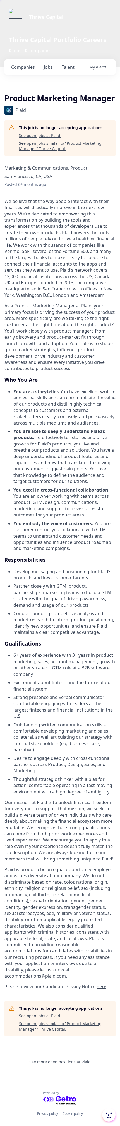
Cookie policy (73, 1113)
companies (23, 67)
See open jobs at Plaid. (40, 135)
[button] (108, 1115)
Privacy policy (47, 1113)
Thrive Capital (46, 16)
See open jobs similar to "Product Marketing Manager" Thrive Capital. (60, 146)
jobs (48, 67)
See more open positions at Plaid (60, 1062)
